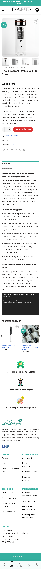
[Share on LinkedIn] (24, 150)
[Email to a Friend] (16, 150)
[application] (20, 304)
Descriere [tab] (6, 163)
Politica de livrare (30, 472)
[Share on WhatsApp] (4, 150)
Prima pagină (8, 68)
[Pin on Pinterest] (20, 150)
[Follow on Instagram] (7, 446)
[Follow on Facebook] (3, 446)
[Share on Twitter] (12, 150)
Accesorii (21, 68)
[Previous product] (8, 79)
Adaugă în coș (23, 129)
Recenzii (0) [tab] (7, 168)
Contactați (27, 458)
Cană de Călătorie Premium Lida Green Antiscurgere (30, 347)
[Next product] (3, 79)
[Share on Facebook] (8, 150)
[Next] (36, 37)
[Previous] (5, 37)
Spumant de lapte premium (9, 346)
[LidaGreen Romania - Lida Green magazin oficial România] (20, 9)
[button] (3, 10)
